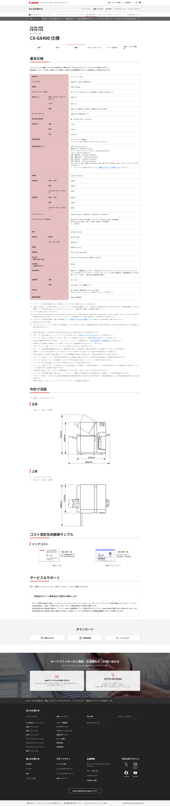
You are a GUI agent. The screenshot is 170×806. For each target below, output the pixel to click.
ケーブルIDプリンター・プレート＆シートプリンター (70, 14)
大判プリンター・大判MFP (105, 14)
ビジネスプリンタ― (62, 727)
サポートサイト (63, 758)
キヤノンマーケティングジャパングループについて (99, 765)
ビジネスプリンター (36, 15)
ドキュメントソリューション (35, 747)
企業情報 (127, 2)
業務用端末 (59, 743)
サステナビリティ (92, 776)
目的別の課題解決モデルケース (85, 18)
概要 (39, 47)
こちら (68, 586)
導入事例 (108, 9)
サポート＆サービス (94, 47)
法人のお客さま (36, 8)
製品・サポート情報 (114, 2)
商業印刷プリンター (62, 735)
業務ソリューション (32, 751)
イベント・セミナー (134, 9)
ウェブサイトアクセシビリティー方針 (95, 803)
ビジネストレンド (119, 9)
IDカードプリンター (120, 14)
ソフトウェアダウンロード (64, 773)
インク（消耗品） (112, 47)
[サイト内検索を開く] (136, 2)
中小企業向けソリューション (35, 723)
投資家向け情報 (92, 780)
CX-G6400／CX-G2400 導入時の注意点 (125, 18)
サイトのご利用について (54, 803)
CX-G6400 (104, 701)
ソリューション (86, 9)
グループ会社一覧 (92, 771)
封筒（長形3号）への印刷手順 (100, 341)
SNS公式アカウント (131, 758)
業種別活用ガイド (70, 18)
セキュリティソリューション (35, 743)
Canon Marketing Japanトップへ (85, 791)
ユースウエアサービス (89, 335)
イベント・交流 (31, 778)
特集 (27, 773)
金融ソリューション (32, 727)
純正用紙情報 (130, 14)
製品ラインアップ (35, 18)
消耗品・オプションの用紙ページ (109, 167)
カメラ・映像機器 (61, 723)
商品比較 (44, 18)
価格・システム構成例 (130, 47)
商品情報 (28, 764)
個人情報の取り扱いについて (73, 803)
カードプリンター (91, 14)
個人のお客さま (33, 758)
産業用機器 (59, 747)
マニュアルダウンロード (64, 769)
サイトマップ (41, 803)
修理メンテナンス (61, 778)
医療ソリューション (32, 731)
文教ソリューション (32, 735)
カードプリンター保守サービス (104, 18)
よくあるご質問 (61, 764)
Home (28, 701)
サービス (28, 769)
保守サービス (96, 338)
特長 (57, 47)
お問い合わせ (30, 803)
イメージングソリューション (35, 739)
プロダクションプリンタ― (64, 731)
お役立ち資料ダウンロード (56, 18)
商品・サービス (98, 9)
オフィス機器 (60, 739)
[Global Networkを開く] (140, 2)
